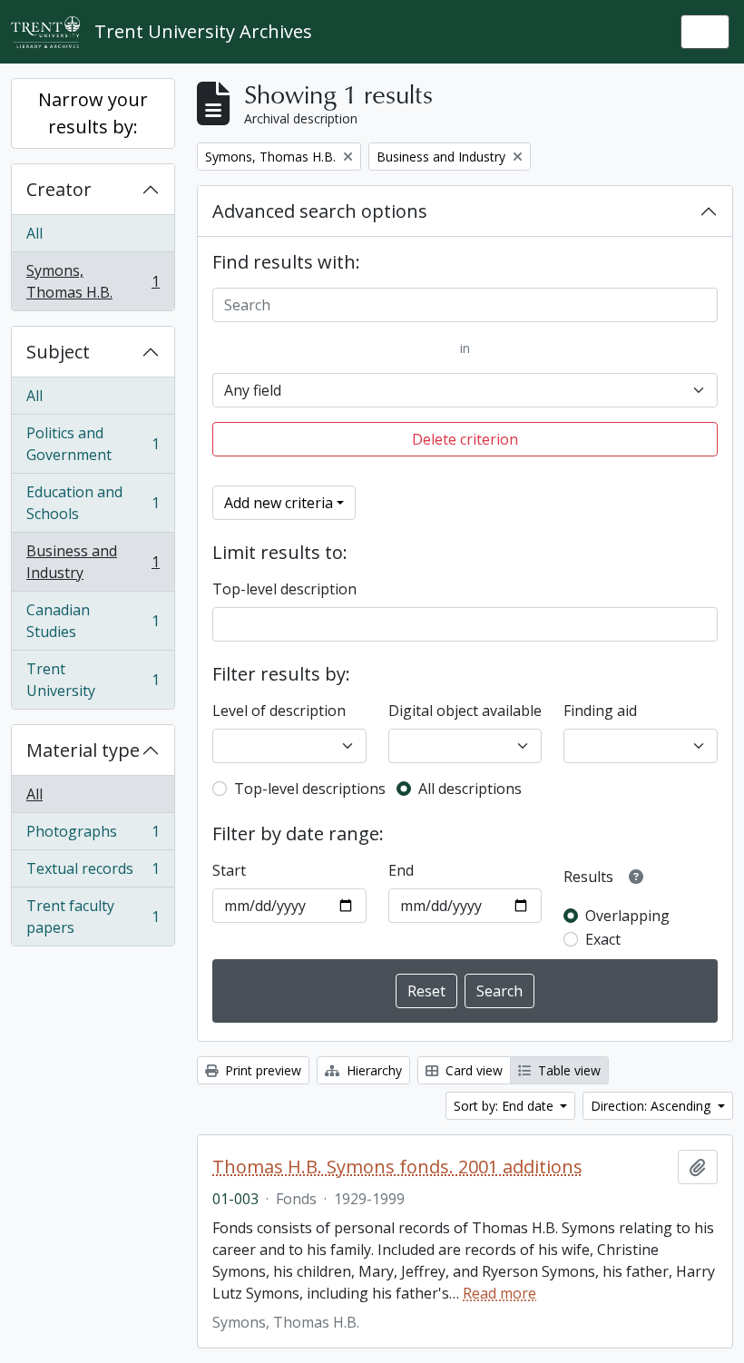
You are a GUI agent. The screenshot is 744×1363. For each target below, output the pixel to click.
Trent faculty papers (92, 916)
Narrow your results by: (93, 113)
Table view (567, 1070)
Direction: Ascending (652, 1105)
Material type (83, 750)
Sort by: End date (505, 1105)
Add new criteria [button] (278, 503)
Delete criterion (465, 439)
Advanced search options (319, 211)
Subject (58, 351)
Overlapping (627, 916)
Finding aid (600, 711)
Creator (59, 189)
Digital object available (465, 711)
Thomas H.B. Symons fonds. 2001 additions (397, 1167)
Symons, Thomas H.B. (92, 281)
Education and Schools (92, 503)
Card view (472, 1070)
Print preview (261, 1070)
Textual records (92, 872)
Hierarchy (372, 1070)
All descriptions (470, 789)
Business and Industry (92, 562)
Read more (499, 1293)
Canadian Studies (92, 621)
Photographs (92, 835)
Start (229, 870)
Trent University (92, 680)
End (401, 870)
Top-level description (284, 589)
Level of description (279, 711)
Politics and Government (92, 444)
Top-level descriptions (310, 789)
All (34, 233)
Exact (603, 939)
